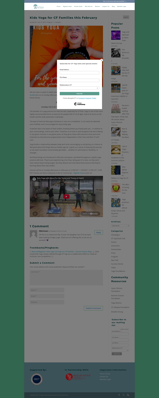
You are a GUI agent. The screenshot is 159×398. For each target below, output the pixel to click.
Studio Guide (78, 6)
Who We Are (88, 6)
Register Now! (67, 6)
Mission (97, 6)
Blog (113, 6)
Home (58, 6)
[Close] (101, 60)
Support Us (105, 6)
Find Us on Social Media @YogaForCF (114, 1)
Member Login (121, 6)
